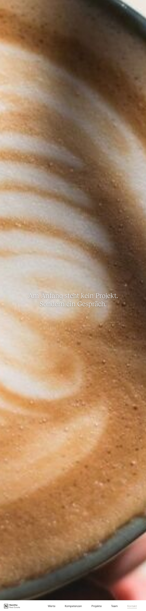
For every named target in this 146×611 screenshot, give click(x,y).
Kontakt (132, 606)
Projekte (96, 606)
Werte (51, 606)
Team (114, 606)
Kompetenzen (73, 606)
